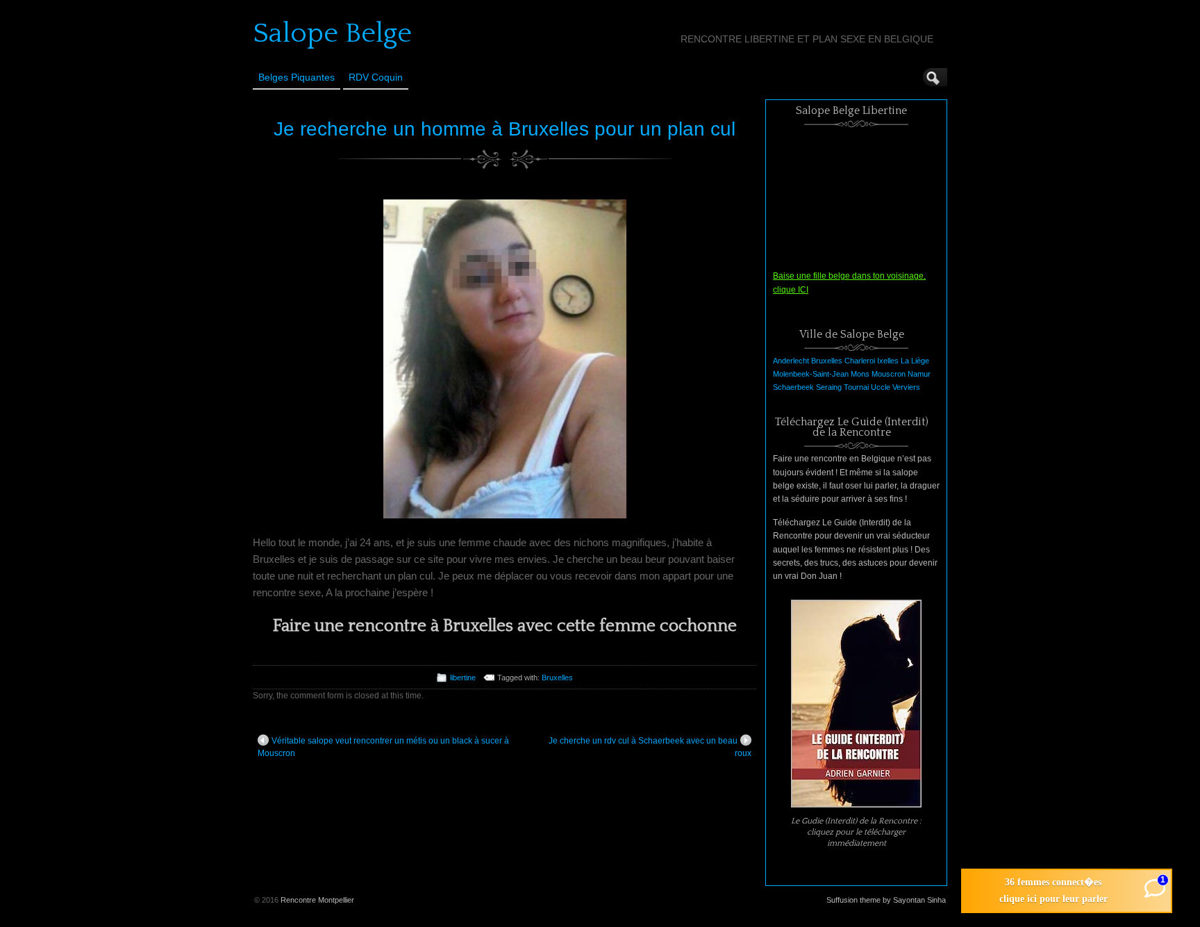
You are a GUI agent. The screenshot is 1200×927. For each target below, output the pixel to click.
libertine (463, 677)
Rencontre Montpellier (317, 900)
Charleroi (859, 360)
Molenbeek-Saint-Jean (811, 374)
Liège (920, 360)
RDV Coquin (376, 77)
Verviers (906, 387)
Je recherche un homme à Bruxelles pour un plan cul (504, 129)
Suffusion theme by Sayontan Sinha (886, 900)
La (905, 360)
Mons (860, 374)
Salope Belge (332, 33)
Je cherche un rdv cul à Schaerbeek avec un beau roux (650, 747)
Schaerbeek (793, 387)
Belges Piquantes (296, 77)
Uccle (880, 387)
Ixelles (888, 360)
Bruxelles (557, 677)
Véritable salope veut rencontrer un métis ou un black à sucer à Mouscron (383, 747)
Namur (919, 374)
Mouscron (889, 374)
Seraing (829, 387)
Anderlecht (791, 360)
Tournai (856, 387)
